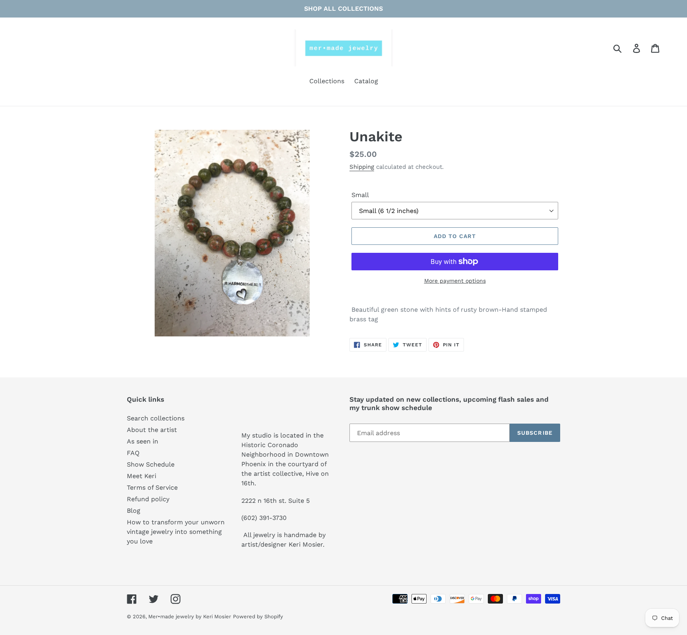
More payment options (455, 280)
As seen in (142, 441)
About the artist (152, 430)
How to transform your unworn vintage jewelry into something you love (176, 531)
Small (360, 195)
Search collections (155, 418)
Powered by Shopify (258, 616)
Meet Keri (141, 476)
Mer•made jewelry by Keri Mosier (189, 616)
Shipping (361, 166)
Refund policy (148, 499)
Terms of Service (152, 487)
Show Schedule (151, 464)
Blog (133, 510)
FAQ (133, 453)
